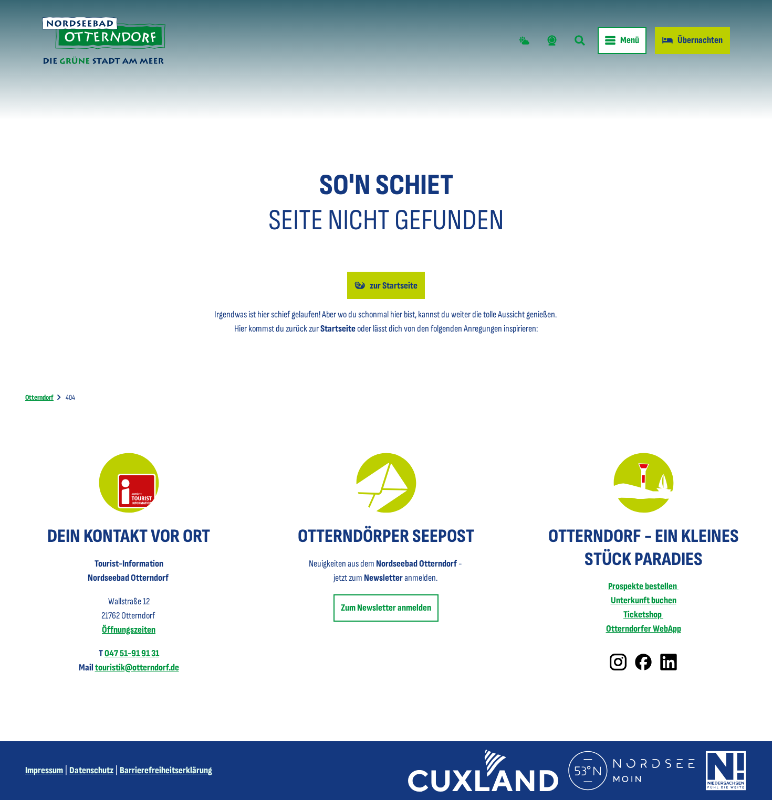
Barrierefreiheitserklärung (166, 770)
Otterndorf (39, 397)
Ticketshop (643, 614)
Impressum (44, 770)
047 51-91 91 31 (132, 653)
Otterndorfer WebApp (643, 628)
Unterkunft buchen (643, 600)
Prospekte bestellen (643, 586)
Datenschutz (91, 770)
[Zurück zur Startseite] (103, 40)
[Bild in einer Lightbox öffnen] (129, 483)
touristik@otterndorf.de (137, 667)
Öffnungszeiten (128, 629)
